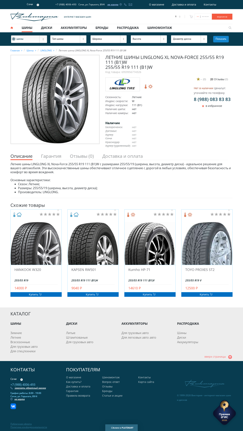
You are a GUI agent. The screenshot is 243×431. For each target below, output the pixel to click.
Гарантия (72, 391)
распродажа (128, 28)
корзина (222, 16)
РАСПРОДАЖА (188, 323)
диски (46, 28)
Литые (70, 333)
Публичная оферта (21, 423)
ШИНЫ (15, 323)
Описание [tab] (21, 156)
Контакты (210, 4)
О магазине (156, 4)
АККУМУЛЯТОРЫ (135, 323)
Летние (15, 337)
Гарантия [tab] (51, 156)
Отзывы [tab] (82, 156)
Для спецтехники (23, 351)
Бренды (107, 391)
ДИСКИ (71, 323)
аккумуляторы (74, 28)
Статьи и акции (112, 395)
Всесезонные (20, 342)
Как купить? (73, 382)
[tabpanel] (121, 178)
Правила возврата (78, 395)
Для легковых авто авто (139, 337)
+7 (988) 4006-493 (66, 4)
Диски (181, 337)
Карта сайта (146, 382)
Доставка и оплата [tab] (122, 156)
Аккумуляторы (187, 342)
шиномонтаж (159, 28)
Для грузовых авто (24, 346)
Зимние (16, 333)
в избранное (214, 106)
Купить (34, 294)
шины (27, 28)
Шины (181, 333)
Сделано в (122, 427)
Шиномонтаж (111, 377)
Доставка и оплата (184, 4)
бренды (101, 28)
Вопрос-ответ (111, 382)
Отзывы (107, 386)
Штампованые (77, 337)
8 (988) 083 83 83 (212, 99)
